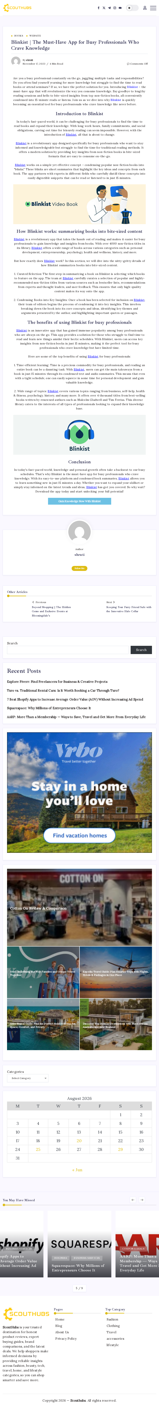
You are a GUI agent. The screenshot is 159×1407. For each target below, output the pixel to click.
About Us (62, 1332)
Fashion (112, 1319)
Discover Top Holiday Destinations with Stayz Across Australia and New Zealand (115, 1025)
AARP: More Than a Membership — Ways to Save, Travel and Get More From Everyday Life (76, 717)
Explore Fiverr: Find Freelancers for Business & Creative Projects (57, 682)
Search (12, 643)
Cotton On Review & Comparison (38, 908)
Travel (111, 1332)
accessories (115, 1339)
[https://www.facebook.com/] (98, 7)
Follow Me (79, 568)
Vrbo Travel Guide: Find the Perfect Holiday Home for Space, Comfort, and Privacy (42, 1025)
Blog (58, 1326)
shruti (29, 60)
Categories (15, 1072)
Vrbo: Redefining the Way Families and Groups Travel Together (42, 973)
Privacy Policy (66, 1339)
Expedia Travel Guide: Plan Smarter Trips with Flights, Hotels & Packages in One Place (116, 973)
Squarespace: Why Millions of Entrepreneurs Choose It (49, 708)
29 (120, 1149)
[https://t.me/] (109, 7)
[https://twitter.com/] (103, 7)
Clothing (113, 1326)
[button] (132, 8)
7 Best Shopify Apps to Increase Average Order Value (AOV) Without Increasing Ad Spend (75, 699)
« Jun (77, 1169)
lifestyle (113, 1345)
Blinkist (132, 87)
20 (79, 1140)
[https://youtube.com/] (120, 7)
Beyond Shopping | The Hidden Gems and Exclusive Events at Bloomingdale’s (51, 611)
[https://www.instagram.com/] (114, 7)
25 (38, 1149)
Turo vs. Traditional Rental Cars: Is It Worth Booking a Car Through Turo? (63, 690)
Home (60, 1319)
